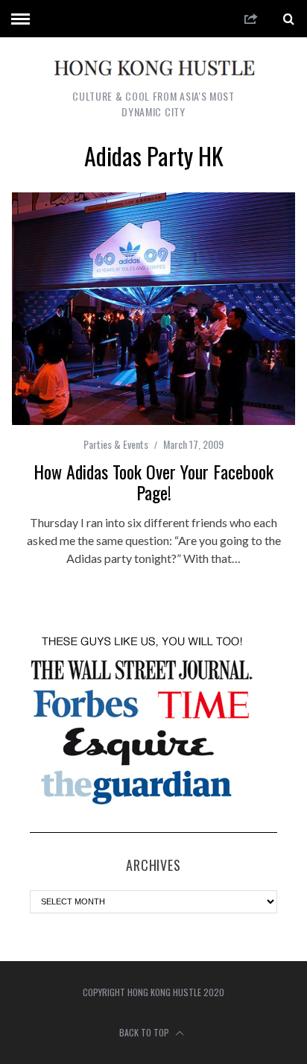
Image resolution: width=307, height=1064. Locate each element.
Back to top (145, 1032)
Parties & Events (115, 444)
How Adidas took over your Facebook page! (153, 482)
